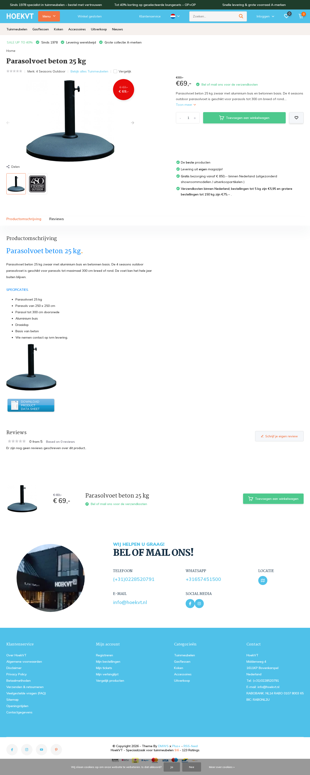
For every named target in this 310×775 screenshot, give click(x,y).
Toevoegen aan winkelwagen (247, 118)
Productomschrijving (23, 219)
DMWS (163, 746)
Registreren (104, 655)
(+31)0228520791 (134, 579)
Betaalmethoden (18, 681)
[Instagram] (199, 603)
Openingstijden (17, 706)
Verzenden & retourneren (25, 687)
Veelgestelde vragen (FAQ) (26, 693)
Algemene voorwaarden (24, 661)
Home (10, 51)
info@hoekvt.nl (130, 602)
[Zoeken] (241, 16)
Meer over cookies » (222, 767)
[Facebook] (190, 603)
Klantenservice (150, 16)
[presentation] (8, 123)
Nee (191, 767)
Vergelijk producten (110, 681)
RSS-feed (191, 746)
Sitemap (12, 700)
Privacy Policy (16, 674)
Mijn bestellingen (108, 661)
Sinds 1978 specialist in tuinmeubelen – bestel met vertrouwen (56, 5)
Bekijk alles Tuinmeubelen (89, 71)
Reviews (56, 219)
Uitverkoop (99, 29)
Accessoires (77, 29)
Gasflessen (40, 29)
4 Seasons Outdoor (50, 71)
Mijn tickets (104, 668)
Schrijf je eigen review (281, 436)
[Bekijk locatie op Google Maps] (262, 580)
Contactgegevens (19, 712)
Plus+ (176, 746)
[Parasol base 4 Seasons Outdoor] (31, 405)
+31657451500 (203, 579)
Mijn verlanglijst (107, 674)
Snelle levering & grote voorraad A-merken (254, 5)
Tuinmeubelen (16, 29)
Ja (171, 767)
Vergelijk (125, 71)
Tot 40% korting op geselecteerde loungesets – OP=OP (155, 5)
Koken (58, 29)
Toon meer (184, 105)
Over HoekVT (16, 655)
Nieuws (117, 29)
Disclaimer (14, 668)
